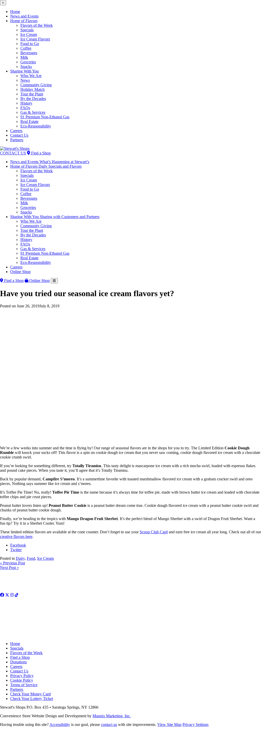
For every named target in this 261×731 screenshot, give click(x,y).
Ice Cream (28, 34)
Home (15, 11)
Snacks (26, 66)
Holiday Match (32, 89)
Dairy (20, 558)
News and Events (24, 16)
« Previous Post (12, 563)
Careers (16, 130)
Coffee (25, 48)
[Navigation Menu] (54, 280)
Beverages (28, 53)
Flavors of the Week (36, 25)
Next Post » (9, 567)
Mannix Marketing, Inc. (112, 716)
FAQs (25, 108)
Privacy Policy (22, 675)
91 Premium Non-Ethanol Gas (44, 117)
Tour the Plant (31, 94)
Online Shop (20, 271)
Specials (27, 30)
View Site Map (169, 724)
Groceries (28, 62)
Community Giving (36, 85)
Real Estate (29, 121)
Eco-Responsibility (35, 126)
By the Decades (33, 98)
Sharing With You (24, 71)
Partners (16, 140)
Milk (24, 57)
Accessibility (59, 724)
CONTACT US (13, 153)
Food (31, 558)
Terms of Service (23, 685)
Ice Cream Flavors (35, 39)
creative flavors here (16, 536)
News (25, 80)
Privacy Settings (195, 724)
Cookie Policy (21, 680)
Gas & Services (32, 112)
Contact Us (19, 135)
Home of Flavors (23, 21)
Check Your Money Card (30, 694)
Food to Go (29, 43)
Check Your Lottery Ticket (31, 698)
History (26, 103)
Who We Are (31, 76)
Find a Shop (40, 153)
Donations (18, 662)
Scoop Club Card (154, 532)
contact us (109, 724)
